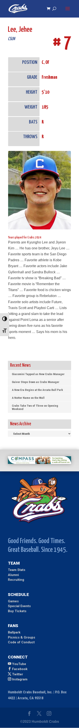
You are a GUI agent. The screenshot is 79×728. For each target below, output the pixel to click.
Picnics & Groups (21, 637)
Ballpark (14, 632)
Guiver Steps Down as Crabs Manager (35, 382)
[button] (67, 11)
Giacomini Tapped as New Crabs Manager (38, 374)
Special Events (19, 606)
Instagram (19, 679)
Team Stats (16, 570)
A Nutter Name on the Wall (28, 397)
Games (13, 601)
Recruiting (16, 580)
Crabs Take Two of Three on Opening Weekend (35, 407)
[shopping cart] (49, 8)
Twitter (17, 674)
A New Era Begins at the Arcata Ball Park (37, 390)
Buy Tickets (17, 611)
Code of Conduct (21, 642)
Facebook (19, 669)
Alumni (13, 575)
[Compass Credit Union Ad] (39, 463)
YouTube (19, 664)
